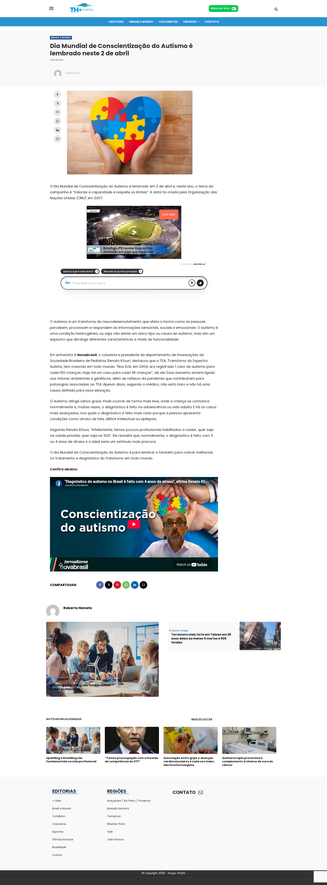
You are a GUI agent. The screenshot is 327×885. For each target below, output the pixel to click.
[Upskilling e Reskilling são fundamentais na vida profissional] (73, 740)
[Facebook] (57, 94)
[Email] (57, 139)
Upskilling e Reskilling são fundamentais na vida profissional (80, 687)
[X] (57, 103)
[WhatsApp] (57, 121)
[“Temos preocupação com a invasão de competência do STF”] (132, 740)
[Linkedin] (57, 130)
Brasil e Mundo (61, 37)
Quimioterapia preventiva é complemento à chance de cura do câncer (247, 761)
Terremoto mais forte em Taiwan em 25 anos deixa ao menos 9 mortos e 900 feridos (201, 638)
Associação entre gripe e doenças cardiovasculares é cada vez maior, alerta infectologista (189, 761)
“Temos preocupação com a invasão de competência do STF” (131, 759)
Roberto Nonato (73, 73)
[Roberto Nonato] (58, 73)
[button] (276, 9)
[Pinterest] (57, 112)
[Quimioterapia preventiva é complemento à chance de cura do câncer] (249, 740)
